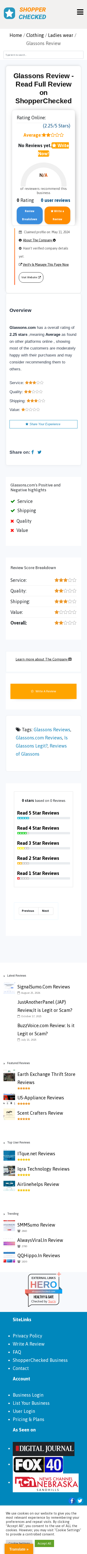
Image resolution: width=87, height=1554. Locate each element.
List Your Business (31, 1403)
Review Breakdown (29, 215)
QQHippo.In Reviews (38, 1255)
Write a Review (58, 215)
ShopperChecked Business (40, 1360)
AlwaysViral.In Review (40, 1240)
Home (16, 35)
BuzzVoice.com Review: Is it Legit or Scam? (45, 1029)
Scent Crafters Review (40, 1113)
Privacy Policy (27, 1335)
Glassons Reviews (52, 729)
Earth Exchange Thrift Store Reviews (46, 1078)
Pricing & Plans (28, 1419)
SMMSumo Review (36, 1224)
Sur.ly (52, 1301)
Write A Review (45, 691)
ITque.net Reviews (36, 1153)
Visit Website (29, 277)
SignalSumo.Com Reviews (43, 986)
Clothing (35, 35)
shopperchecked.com (43, 1291)
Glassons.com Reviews (39, 737)
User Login (24, 1411)
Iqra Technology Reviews (43, 1169)
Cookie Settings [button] (19, 1543)
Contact (21, 1368)
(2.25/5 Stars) (56, 125)
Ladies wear (60, 35)
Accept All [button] (44, 1543)
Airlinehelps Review (38, 1184)
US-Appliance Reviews (40, 1097)
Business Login (28, 1395)
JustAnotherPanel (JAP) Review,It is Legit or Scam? (44, 1006)
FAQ (17, 1352)
